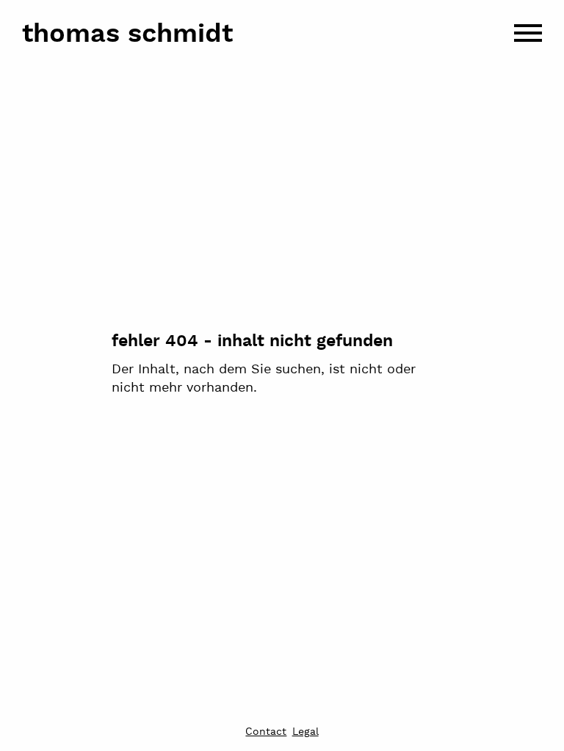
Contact (265, 733)
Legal (305, 733)
